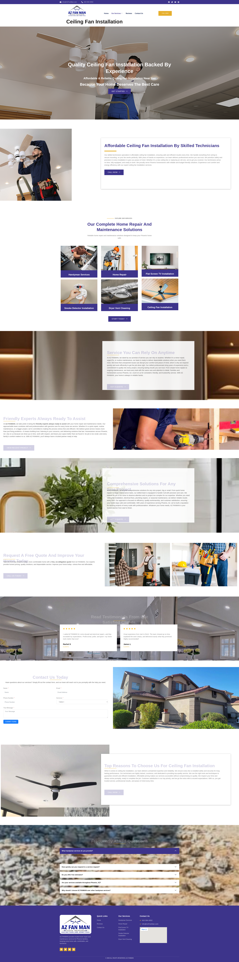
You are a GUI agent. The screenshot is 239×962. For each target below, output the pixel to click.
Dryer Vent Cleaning (119, 308)
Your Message (8, 708)
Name (5, 688)
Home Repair (119, 274)
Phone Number (8, 698)
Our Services (116, 13)
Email (58, 688)
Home (106, 13)
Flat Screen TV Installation (160, 274)
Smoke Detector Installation (79, 308)
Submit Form (10, 721)
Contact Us (139, 13)
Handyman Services (79, 274)
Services (59, 698)
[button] (119, 851)
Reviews (129, 13)
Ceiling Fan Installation (160, 307)
